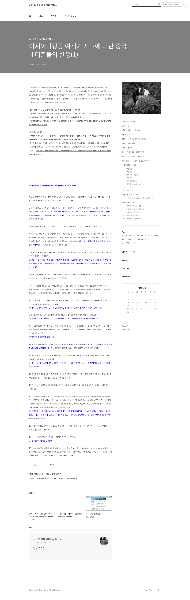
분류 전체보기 (129, 121)
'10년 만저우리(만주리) (134, 209)
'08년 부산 (130, 178)
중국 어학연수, (127, 243)
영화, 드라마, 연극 (131, 130)
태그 (41, 16)
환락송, (124, 239)
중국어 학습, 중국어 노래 (133, 156)
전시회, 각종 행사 (130, 143)
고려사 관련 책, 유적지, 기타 (134, 139)
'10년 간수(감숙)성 (133, 206)
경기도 (129, 187)
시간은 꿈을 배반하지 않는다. (43, 5)
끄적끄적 (127, 147)
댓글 (30, 527)
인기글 (132, 252)
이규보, (143, 235)
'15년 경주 (130, 172)
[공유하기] (38, 465)
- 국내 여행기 (129, 165)
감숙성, (150, 235)
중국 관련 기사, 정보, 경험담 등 (135, 160)
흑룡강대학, (145, 239)
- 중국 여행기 (129, 202)
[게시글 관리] (42, 465)
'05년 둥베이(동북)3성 (134, 218)
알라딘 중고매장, (134, 235)
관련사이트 (148, 590)
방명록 (53, 16)
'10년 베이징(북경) (133, 212)
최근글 (124, 252)
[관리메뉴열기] (185, 4)
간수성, (124, 235)
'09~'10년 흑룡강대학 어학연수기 (139, 198)
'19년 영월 (130, 168)
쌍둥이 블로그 (70, 16)
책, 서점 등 (128, 134)
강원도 (128, 190)
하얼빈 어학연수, (134, 239)
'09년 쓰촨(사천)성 (133, 215)
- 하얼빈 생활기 (130, 194)
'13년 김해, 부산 (132, 175)
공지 (125, 125)
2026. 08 (142, 288)
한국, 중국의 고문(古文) (133, 152)
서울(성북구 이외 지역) (134, 184)
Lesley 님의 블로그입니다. (43, 542)
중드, (135, 243)
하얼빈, (156, 235)
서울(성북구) (131, 181)
